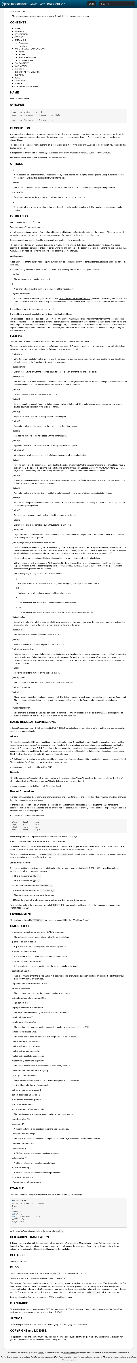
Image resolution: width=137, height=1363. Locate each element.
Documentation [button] (55, 3)
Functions (23, 45)
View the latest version (79, 16)
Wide (91, 3)
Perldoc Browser (16, 3)
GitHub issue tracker (70, 1352)
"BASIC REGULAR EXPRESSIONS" (74, 298)
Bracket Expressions (27, 57)
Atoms (21, 51)
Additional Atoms (26, 60)
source (17, 11)
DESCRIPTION (21, 34)
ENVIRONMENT (21, 63)
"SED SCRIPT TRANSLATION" (96, 152)
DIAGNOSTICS (21, 66)
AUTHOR (18, 83)
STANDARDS (20, 80)
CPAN (23, 11)
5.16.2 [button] (33, 3)
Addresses (23, 42)
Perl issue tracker (83, 1357)
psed (12, 11)
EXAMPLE (19, 68)
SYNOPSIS (19, 31)
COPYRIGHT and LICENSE (26, 86)
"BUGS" (57, 1312)
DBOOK (41, 1352)
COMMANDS (20, 39)
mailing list (96, 1357)
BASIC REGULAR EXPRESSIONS (29, 48)
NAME (17, 28)
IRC (103, 1357)
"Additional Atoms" (81, 919)
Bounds (22, 54)
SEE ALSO (19, 74)
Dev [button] (41, 3)
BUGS (17, 77)
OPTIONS (18, 37)
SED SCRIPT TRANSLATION (27, 71)
